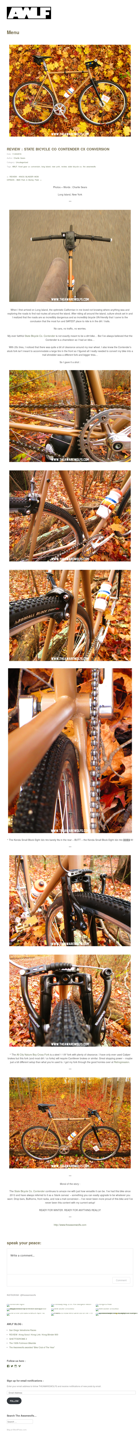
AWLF (14, 166)
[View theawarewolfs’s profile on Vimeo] (19, 1366)
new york (56, 166)
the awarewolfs (89, 166)
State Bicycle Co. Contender (40, 336)
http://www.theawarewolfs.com (70, 1224)
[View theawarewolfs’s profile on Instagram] (15, 1366)
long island (46, 166)
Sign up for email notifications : (25, 1380)
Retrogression (121, 1062)
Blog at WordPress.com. (17, 1429)
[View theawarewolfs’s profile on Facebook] (8, 1366)
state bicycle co (75, 166)
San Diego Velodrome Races (22, 1330)
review (64, 166)
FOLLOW (14, 1400)
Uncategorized (22, 162)
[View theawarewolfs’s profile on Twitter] (12, 1366)
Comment (121, 1280)
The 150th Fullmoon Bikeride (22, 1343)
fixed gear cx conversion (29, 166)
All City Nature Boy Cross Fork (33, 1054)
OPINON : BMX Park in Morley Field (24, 179)
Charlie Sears (19, 158)
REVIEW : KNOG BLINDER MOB (23, 176)
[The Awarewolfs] (29, 18)
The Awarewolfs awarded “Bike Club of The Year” (32, 1347)
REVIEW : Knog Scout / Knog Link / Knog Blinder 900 (33, 1334)
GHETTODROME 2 (18, 1338)
